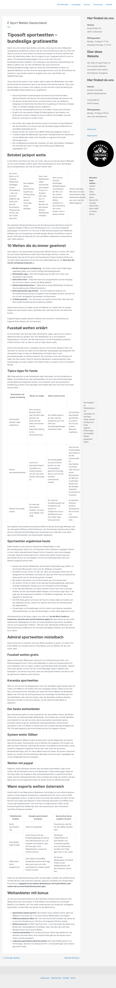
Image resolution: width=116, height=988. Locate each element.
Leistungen (75, 4)
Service (87, 4)
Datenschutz (92, 136)
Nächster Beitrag (72, 958)
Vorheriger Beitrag (10, 958)
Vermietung (98, 4)
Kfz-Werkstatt (62, 4)
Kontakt (109, 4)
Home (73, 978)
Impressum (91, 129)
